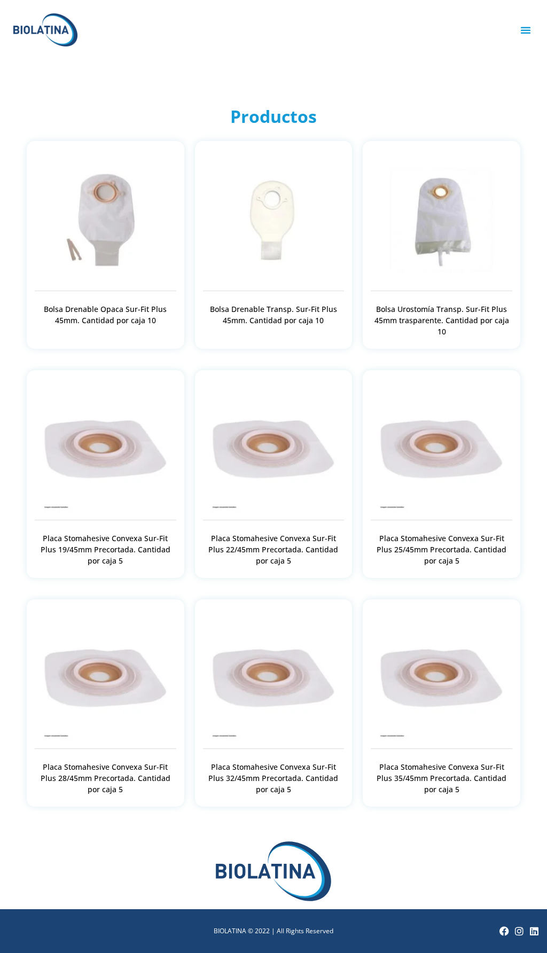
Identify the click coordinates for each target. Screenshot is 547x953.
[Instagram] (519, 931)
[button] (526, 30)
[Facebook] (504, 931)
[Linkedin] (534, 931)
